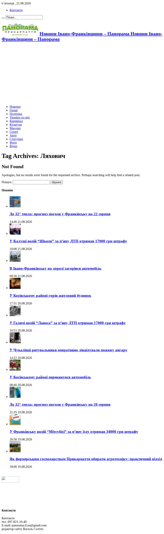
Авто (13, 135)
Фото (13, 142)
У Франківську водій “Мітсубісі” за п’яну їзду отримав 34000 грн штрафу (74, 431)
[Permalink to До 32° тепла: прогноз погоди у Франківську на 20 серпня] (15, 396)
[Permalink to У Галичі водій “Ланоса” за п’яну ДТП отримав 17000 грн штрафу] (15, 315)
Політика (16, 113)
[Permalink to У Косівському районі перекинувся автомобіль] (15, 369)
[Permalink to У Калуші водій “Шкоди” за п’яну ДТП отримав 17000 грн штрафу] (15, 233)
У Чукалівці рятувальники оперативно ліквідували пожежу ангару (68, 350)
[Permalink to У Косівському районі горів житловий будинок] (15, 287)
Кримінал (16, 121)
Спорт (14, 131)
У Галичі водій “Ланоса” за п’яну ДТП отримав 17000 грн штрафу (68, 323)
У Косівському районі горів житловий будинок (50, 295)
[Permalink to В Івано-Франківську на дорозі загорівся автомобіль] (15, 260)
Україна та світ (20, 117)
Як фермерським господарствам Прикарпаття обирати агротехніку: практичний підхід (86, 459)
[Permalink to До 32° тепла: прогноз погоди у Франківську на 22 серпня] (15, 206)
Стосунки (16, 139)
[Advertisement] (82, 74)
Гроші (14, 110)
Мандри (15, 128)
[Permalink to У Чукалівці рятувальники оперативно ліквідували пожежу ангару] (15, 342)
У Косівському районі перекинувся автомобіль (50, 377)
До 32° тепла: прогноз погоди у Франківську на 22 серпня (60, 214)
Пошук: (7, 182)
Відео (13, 146)
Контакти (16, 10)
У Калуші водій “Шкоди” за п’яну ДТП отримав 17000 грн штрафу (68, 241)
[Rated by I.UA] (10, 481)
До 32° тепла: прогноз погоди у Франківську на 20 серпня (60, 404)
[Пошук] (3, 18)
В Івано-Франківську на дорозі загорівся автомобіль (55, 268)
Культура (16, 124)
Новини (15, 106)
